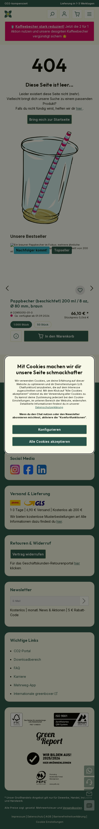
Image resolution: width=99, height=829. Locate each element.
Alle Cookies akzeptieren (49, 441)
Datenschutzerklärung (49, 407)
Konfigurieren (49, 429)
